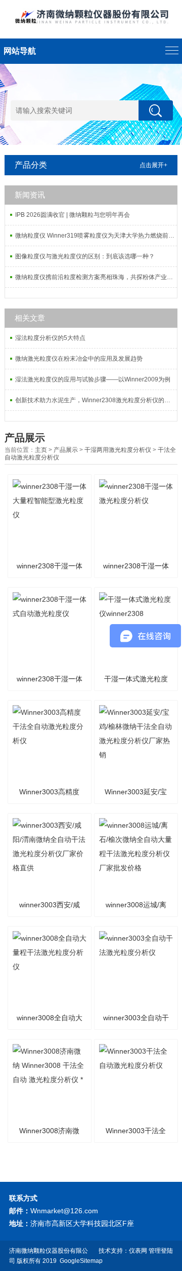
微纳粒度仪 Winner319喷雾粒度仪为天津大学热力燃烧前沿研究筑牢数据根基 (96, 235)
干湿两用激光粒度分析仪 (117, 449)
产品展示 (66, 449)
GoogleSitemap (81, 1260)
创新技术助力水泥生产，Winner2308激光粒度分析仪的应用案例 (96, 400)
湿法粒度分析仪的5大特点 (50, 337)
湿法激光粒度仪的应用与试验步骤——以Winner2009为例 (92, 379)
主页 (41, 449)
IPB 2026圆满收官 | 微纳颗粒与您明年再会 (72, 214)
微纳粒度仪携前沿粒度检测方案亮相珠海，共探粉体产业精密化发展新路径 (96, 277)
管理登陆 (161, 1250)
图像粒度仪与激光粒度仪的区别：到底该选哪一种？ (85, 256)
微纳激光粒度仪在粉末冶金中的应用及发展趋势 (79, 358)
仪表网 (138, 1250)
